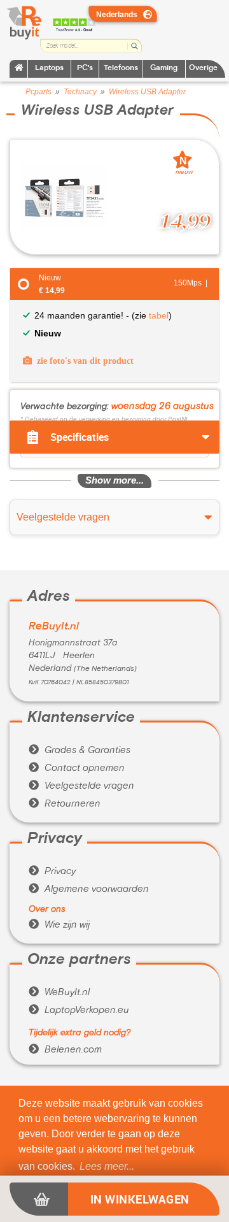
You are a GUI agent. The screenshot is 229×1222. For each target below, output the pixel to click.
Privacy (52, 871)
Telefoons (121, 68)
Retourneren (65, 804)
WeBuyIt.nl (59, 992)
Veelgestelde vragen (81, 786)
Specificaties (79, 437)
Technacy (80, 91)
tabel (159, 315)
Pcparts (38, 91)
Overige (203, 68)
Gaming (163, 68)
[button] (107, 1166)
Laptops (49, 68)
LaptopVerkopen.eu (79, 1010)
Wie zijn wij (59, 925)
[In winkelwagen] (39, 1199)
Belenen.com (65, 1050)
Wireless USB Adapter (147, 91)
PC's (85, 68)
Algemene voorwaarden (89, 889)
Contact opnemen (77, 768)
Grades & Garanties (79, 750)
